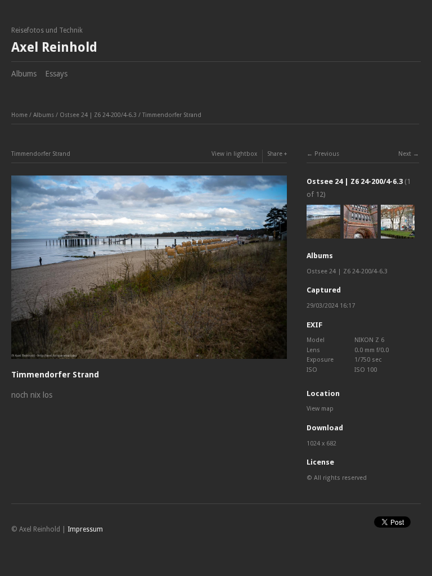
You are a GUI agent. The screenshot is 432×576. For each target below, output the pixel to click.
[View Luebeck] (360, 233)
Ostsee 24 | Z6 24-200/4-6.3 (98, 115)
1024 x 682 (321, 443)
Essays (56, 73)
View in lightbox (234, 154)
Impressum (85, 529)
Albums (24, 73)
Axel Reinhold (54, 47)
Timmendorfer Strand (171, 115)
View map (320, 408)
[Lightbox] (149, 360)
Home (19, 115)
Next (404, 154)
